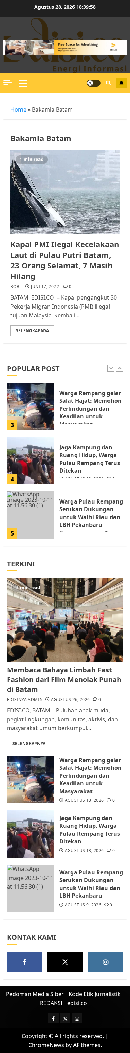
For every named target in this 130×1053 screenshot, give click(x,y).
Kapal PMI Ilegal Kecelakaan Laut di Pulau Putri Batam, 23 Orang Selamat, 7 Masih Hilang (64, 260)
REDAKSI (51, 1003)
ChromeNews (46, 1045)
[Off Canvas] (7, 82)
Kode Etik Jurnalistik (95, 994)
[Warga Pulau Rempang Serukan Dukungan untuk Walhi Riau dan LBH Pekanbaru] (30, 515)
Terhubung (121, 83)
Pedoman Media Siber (35, 994)
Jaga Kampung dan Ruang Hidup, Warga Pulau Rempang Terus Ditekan (89, 458)
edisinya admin (25, 699)
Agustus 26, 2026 (70, 699)
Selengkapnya (32, 331)
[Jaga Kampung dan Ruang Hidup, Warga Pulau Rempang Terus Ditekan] (30, 460)
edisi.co (77, 1003)
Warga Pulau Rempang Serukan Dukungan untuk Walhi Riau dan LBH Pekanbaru (91, 513)
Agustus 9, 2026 (83, 905)
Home (18, 109)
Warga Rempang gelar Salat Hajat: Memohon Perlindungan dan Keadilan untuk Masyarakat (90, 408)
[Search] (108, 83)
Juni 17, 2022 (45, 286)
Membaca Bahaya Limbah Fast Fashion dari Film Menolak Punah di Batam (64, 679)
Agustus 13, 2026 (84, 800)
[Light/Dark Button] (94, 83)
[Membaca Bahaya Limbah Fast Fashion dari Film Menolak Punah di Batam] (65, 620)
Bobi (15, 286)
